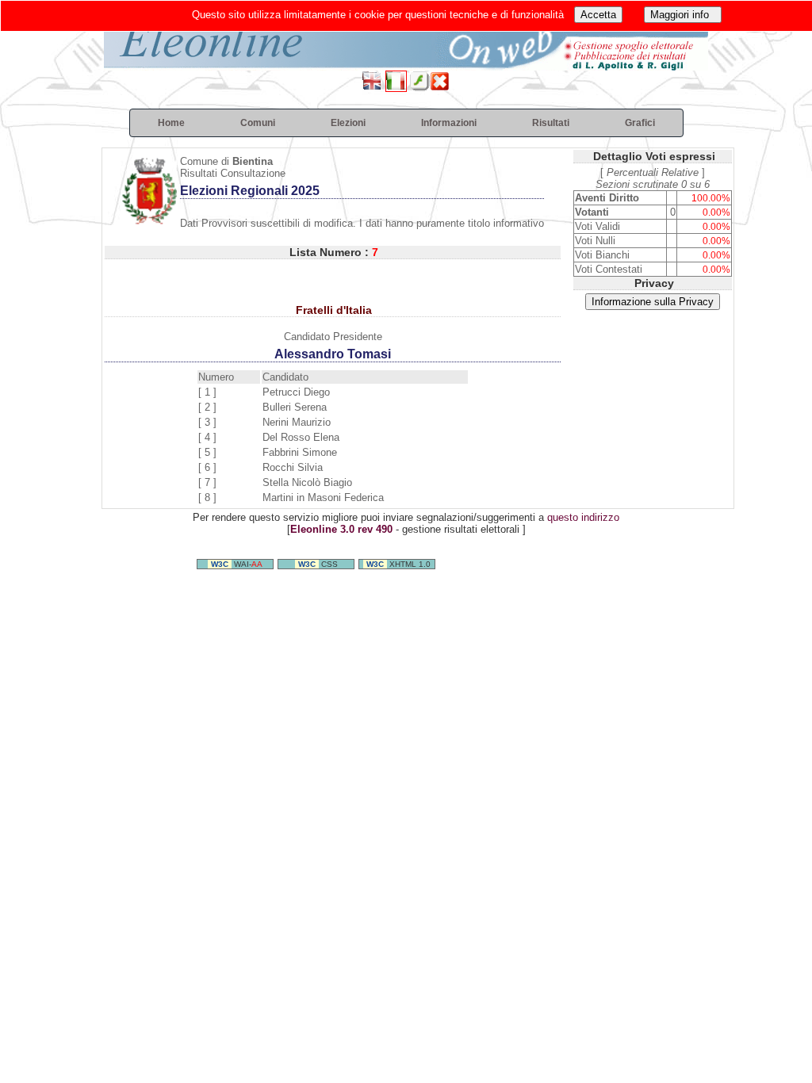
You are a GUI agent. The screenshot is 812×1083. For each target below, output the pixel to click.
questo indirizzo (583, 517)
